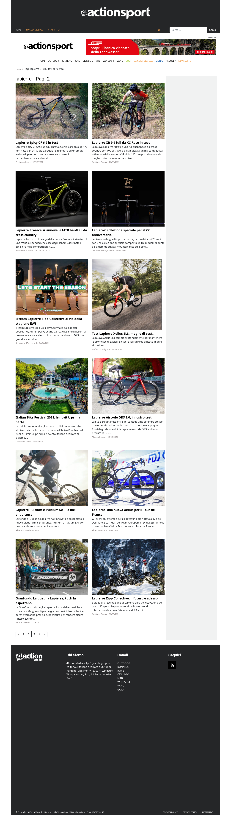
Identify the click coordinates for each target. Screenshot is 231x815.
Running (66, 60)
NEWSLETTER (54, 29)
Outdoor (53, 60)
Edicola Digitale (34, 29)
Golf (120, 689)
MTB (120, 678)
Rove (77, 60)
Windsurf (108, 60)
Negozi (170, 60)
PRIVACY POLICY (190, 812)
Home (18, 29)
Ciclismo (88, 60)
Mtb (98, 60)
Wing (120, 60)
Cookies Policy (170, 812)
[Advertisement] (39, 748)
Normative (207, 812)
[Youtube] (159, 30)
